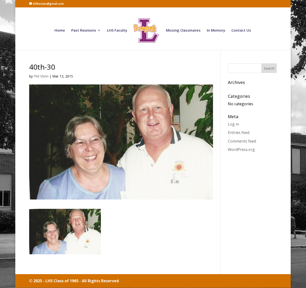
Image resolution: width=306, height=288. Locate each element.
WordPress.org (241, 149)
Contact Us (241, 30)
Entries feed (238, 132)
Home (60, 30)
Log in (233, 124)
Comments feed (242, 141)
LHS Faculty (117, 30)
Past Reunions (83, 30)
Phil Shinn (41, 76)
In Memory (216, 30)
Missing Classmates (183, 30)
